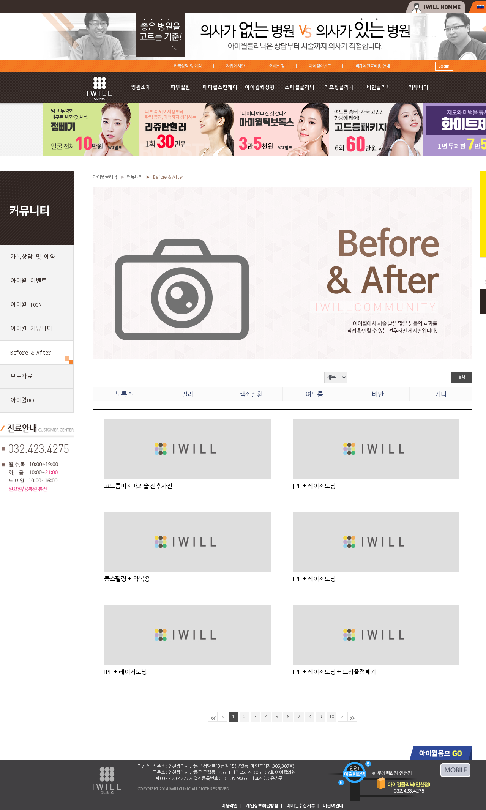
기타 (441, 394)
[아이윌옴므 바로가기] (435, 7)
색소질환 (251, 394)
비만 (377, 394)
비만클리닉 (378, 87)
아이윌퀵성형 (260, 87)
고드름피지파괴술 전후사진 (138, 486)
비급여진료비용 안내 (372, 66)
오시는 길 (277, 66)
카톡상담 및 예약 (188, 66)
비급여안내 (333, 806)
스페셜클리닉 (299, 87)
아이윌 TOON (26, 304)
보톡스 (124, 394)
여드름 (314, 394)
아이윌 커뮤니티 (31, 328)
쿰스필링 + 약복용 (127, 579)
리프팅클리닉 (339, 87)
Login (444, 66)
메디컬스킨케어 (220, 87)
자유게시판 (235, 66)
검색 (461, 377)
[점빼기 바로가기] (91, 153)
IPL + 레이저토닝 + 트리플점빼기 (334, 672)
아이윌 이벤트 (28, 281)
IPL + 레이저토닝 (314, 486)
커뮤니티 (418, 87)
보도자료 (21, 376)
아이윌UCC (23, 400)
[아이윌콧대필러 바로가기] (376, 153)
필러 (187, 394)
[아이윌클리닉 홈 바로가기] (99, 101)
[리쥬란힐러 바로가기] (186, 153)
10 (332, 717)
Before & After (30, 352)
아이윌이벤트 (320, 66)
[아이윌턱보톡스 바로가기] (281, 153)
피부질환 (180, 87)
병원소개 (141, 87)
